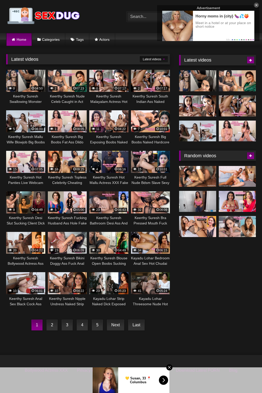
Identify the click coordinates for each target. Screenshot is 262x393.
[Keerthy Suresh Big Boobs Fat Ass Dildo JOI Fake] (237, 131)
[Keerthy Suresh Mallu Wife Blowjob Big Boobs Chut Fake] (197, 131)
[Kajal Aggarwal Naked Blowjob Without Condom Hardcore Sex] (237, 226)
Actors (104, 39)
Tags (80, 39)
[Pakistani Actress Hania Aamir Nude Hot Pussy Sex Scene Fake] (197, 226)
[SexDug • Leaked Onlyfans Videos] (58, 16)
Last (136, 325)
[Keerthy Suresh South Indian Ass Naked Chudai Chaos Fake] (237, 105)
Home (21, 39)
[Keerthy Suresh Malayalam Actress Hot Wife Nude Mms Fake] (197, 105)
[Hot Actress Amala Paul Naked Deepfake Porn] (197, 201)
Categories (51, 39)
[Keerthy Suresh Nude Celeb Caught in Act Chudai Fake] (237, 80)
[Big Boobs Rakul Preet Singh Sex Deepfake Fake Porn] (237, 176)
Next (115, 325)
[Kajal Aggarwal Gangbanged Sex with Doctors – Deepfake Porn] (197, 176)
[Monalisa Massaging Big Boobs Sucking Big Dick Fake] (237, 201)
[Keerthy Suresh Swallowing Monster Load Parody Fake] (197, 80)
